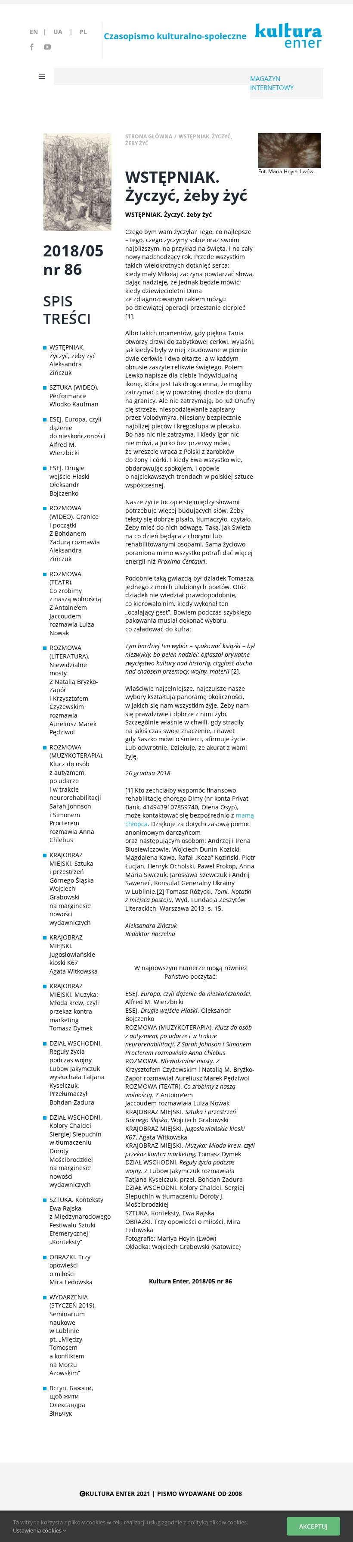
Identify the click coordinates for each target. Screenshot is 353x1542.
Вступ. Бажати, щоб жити (71, 1392)
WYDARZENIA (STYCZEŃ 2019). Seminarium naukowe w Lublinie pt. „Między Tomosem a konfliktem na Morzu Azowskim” (73, 1335)
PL (83, 32)
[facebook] (31, 47)
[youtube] (47, 47)
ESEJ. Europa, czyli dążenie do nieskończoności (77, 427)
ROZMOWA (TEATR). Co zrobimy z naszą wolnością (75, 586)
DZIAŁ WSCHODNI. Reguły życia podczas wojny (76, 1051)
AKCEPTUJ (313, 1526)
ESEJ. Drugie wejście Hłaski (70, 472)
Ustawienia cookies (38, 1530)
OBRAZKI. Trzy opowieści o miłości (70, 1265)
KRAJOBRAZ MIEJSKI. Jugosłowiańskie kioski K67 (72, 950)
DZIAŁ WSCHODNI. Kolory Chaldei (76, 1121)
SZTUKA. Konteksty (76, 1200)
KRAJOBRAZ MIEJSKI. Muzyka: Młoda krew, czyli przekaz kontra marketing (74, 1003)
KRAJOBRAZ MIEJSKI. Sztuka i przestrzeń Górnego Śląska (72, 867)
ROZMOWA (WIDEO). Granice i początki (74, 516)
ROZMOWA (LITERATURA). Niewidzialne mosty (70, 660)
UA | (66, 32)
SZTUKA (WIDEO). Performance (74, 391)
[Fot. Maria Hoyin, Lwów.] (289, 136)
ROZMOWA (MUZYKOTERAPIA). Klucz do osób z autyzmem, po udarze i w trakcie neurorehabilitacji (77, 772)
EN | (40, 32)
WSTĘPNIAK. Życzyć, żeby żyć (73, 351)
